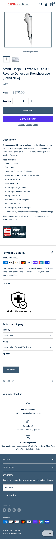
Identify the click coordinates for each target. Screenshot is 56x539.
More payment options (28, 124)
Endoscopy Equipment (23, 171)
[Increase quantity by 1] (31, 101)
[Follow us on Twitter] (9, 510)
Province (7, 342)
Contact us (20, 429)
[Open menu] (4, 4)
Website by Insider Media (12, 533)
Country (6, 330)
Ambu (5, 84)
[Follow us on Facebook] (4, 510)
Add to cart (28, 110)
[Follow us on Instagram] (14, 510)
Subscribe (11, 495)
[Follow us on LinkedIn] (19, 510)
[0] (51, 4)
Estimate (11, 369)
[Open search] (40, 4)
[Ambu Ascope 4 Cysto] (28, 232)
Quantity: (7, 101)
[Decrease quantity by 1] (15, 101)
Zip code (6, 354)
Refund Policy (8, 381)
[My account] (46, 4)
